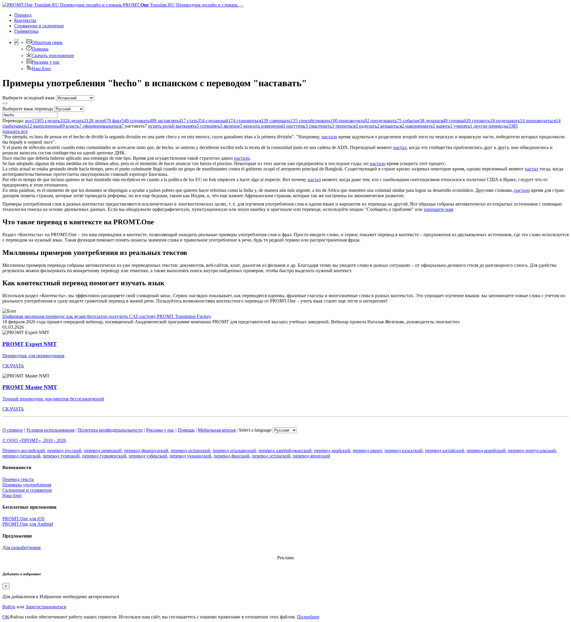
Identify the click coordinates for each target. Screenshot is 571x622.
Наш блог (12, 495)
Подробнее (308, 616)
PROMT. (180, 4)
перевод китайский (444, 450)
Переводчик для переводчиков (33, 355)
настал (400, 147)
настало (329, 136)
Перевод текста (18, 479)
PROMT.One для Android (27, 524)
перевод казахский (404, 450)
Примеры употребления (26, 484)
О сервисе (12, 430)
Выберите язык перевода (27, 108)
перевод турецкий (61, 455)
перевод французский (146, 450)
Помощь (40, 48)
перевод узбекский (148, 455)
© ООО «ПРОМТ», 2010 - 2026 (34, 440)
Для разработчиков (21, 547)
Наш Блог (41, 68)
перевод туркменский (104, 455)
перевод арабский (332, 450)
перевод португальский (532, 450)
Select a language (255, 430)
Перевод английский (23, 450)
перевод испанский (190, 450)
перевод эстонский (271, 455)
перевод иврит (367, 450)
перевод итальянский (234, 450)
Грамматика (26, 31)
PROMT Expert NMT (29, 344)
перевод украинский (190, 455)
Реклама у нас (46, 62)
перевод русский (64, 450)
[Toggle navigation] (241, 6)
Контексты (25, 20)
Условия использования (50, 430)
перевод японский (311, 455)
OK (6, 616)
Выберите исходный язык (28, 97)
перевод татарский (21, 455)
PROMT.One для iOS (23, 518)
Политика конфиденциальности (110, 430)
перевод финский (232, 455)
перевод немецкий (103, 450)
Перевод (23, 15)
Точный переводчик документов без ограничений (53, 398)
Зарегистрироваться (46, 606)
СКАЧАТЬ (13, 365)
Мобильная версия (217, 430)
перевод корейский (486, 450)
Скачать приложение (53, 55)
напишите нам (438, 209)
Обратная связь (47, 42)
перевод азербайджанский (285, 450)
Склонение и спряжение (27, 490)
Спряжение (39, 25)
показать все (15, 131)
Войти (8, 606)
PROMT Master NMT (29, 387)
